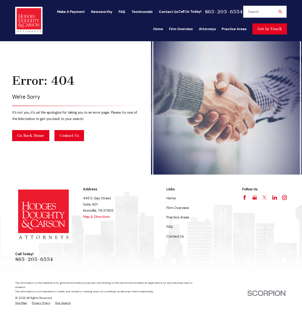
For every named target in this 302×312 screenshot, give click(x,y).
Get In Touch (270, 29)
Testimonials (142, 11)
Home (171, 198)
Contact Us (168, 11)
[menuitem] (21, 303)
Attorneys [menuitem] (207, 29)
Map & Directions (96, 216)
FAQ (122, 11)
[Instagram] (284, 197)
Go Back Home (30, 135)
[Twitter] (264, 197)
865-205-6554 (224, 11)
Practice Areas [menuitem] (234, 29)
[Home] (29, 20)
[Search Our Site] (280, 12)
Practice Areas (177, 217)
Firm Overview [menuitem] (181, 29)
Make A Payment (71, 11)
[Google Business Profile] (254, 197)
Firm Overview (177, 208)
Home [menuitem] (158, 29)
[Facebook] (244, 197)
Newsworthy (101, 11)
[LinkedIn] (274, 197)
